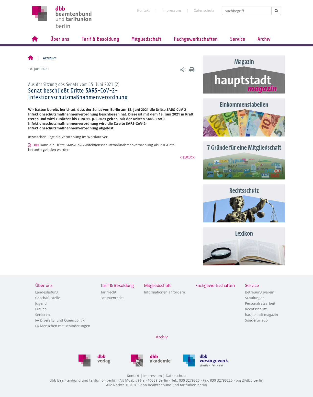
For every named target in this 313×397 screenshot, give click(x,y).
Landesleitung (46, 292)
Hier (36, 145)
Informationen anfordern (164, 292)
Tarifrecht (108, 292)
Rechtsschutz (256, 309)
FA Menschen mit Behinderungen (62, 326)
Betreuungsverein (259, 292)
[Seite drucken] (191, 69)
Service (237, 39)
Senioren (42, 314)
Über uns (59, 39)
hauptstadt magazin (261, 314)
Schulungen (255, 297)
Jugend (41, 303)
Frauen (41, 309)
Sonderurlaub (256, 320)
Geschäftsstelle (47, 297)
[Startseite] (30, 58)
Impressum (171, 10)
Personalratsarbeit (260, 303)
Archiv (263, 39)
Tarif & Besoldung (100, 39)
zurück (188, 157)
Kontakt (143, 10)
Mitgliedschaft (146, 39)
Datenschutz (204, 10)
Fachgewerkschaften (196, 39)
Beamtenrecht (112, 297)
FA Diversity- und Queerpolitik (59, 320)
